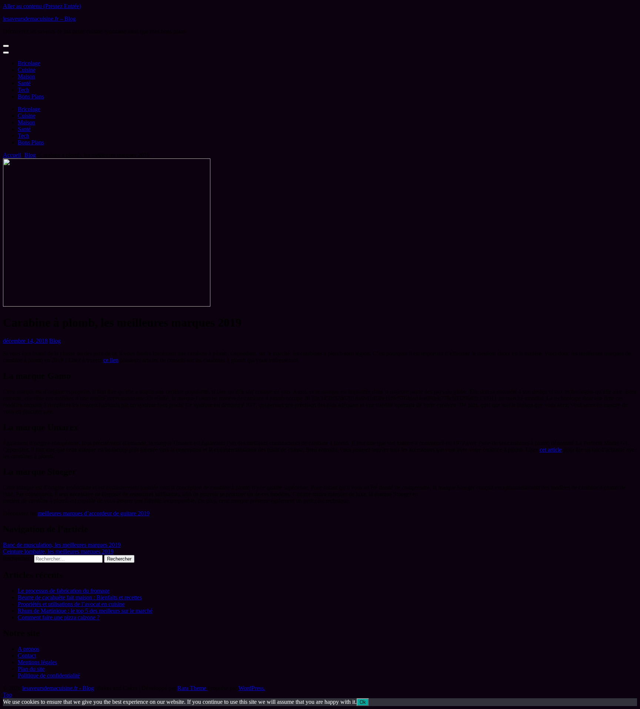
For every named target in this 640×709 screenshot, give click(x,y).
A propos (28, 649)
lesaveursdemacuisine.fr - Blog (58, 688)
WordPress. (252, 688)
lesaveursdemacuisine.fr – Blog (39, 19)
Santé (24, 83)
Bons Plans (31, 96)
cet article (551, 450)
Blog (55, 341)
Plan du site (31, 669)
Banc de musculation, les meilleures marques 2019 (62, 545)
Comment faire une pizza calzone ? (59, 617)
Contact (27, 655)
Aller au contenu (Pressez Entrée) (42, 6)
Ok (363, 702)
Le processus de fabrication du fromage (64, 591)
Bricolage (29, 63)
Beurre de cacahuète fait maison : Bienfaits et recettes (80, 597)
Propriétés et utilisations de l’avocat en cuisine (71, 604)
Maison (26, 76)
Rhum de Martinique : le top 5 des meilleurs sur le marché (85, 611)
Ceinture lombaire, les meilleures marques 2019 (58, 551)
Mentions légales (37, 662)
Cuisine (27, 70)
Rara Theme (192, 688)
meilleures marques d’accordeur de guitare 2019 (94, 513)
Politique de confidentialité (49, 675)
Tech (23, 90)
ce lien (111, 360)
